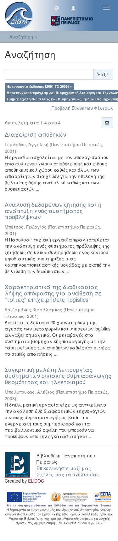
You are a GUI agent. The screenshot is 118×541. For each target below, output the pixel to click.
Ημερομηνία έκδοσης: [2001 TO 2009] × (39, 86)
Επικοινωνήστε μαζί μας (64, 468)
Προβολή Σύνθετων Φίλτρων (82, 108)
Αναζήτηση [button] (21, 36)
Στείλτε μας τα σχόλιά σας (68, 474)
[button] (56, 8)
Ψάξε (103, 74)
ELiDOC (36, 481)
